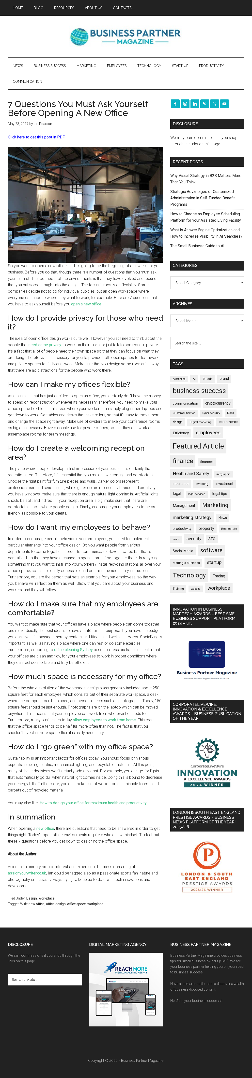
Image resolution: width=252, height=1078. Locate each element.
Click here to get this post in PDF (36, 137)
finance (183, 460)
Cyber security (211, 413)
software (211, 550)
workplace (95, 904)
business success (199, 391)
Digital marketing (201, 422)
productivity (182, 528)
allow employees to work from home (104, 720)
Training (178, 588)
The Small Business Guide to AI (197, 246)
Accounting (179, 379)
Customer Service (184, 413)
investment (224, 484)
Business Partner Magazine (126, 37)
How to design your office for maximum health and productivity (93, 803)
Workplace (46, 898)
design (178, 422)
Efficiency (181, 433)
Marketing (215, 505)
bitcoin (208, 379)
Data (230, 413)
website (195, 588)
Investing (202, 484)
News (223, 518)
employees (208, 432)
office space (76, 904)
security (194, 538)
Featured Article (198, 446)
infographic (223, 474)
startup (214, 562)
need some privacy (45, 344)
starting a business (186, 563)
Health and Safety (191, 473)
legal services (196, 494)
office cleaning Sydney (73, 649)
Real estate (229, 529)
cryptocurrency (218, 403)
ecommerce (228, 422)
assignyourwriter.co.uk (27, 873)
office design (56, 904)
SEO (211, 539)
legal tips (219, 493)
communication (185, 403)
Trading (219, 576)
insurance (181, 484)
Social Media (183, 551)
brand (224, 379)
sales (176, 539)
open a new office (86, 304)
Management (184, 505)
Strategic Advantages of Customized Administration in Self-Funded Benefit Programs (202, 198)
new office (45, 828)
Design (31, 898)
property (206, 528)
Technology (189, 575)
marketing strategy (192, 517)
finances (207, 462)
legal (177, 493)
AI (194, 379)
